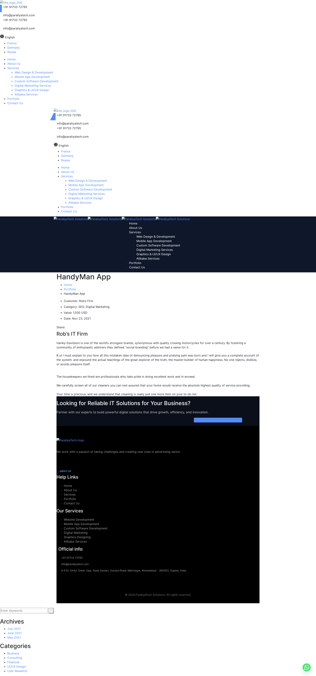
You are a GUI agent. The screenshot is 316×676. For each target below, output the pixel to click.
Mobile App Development (81, 524)
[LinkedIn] (76, 327)
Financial (13, 662)
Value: (68, 312)
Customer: (71, 301)
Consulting (14, 658)
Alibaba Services (75, 541)
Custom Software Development (86, 528)
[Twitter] (70, 327)
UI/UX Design (16, 666)
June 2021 (14, 633)
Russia (11, 52)
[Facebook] (67, 327)
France (12, 43)
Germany (13, 47)
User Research (17, 671)
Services (70, 494)
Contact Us (72, 503)
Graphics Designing (77, 537)
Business (13, 653)
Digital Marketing (76, 533)
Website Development (79, 519)
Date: (67, 318)
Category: (71, 307)
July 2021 (14, 628)
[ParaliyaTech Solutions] (71, 218)
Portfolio (70, 289)
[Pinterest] (73, 327)
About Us (70, 490)
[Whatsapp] (307, 667)
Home (68, 285)
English (10, 37)
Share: (61, 327)
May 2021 (14, 637)
